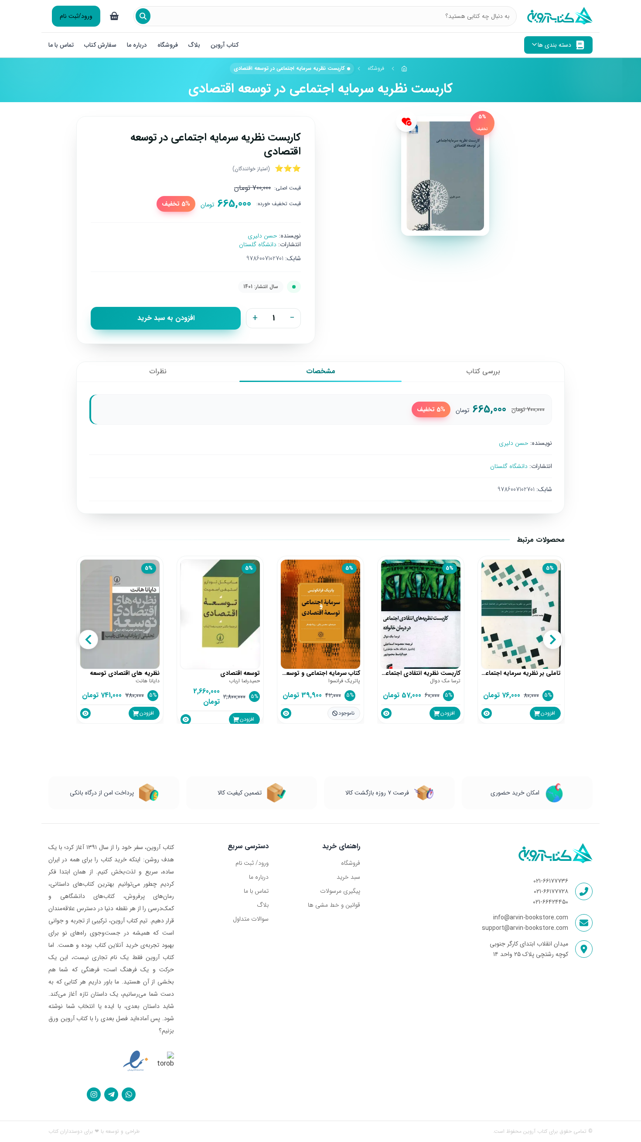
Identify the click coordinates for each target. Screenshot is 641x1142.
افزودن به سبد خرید (165, 318)
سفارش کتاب (100, 45)
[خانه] (405, 68)
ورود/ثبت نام (76, 16)
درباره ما (137, 45)
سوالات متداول (251, 919)
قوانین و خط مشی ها (334, 905)
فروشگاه (167, 45)
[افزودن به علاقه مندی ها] (406, 121)
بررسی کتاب (483, 371)
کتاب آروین (225, 45)
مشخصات (320, 371)
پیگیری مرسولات (340, 891)
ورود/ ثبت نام (252, 863)
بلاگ (194, 45)
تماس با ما (61, 45)
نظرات (158, 371)
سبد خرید (348, 877)
